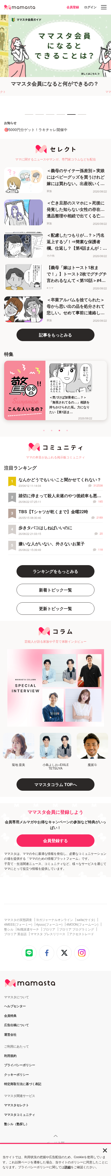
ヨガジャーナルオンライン (54, 919)
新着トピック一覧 (55, 590)
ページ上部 (55, 1143)
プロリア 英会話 (15, 934)
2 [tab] (38, 116)
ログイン (90, 7)
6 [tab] (80, 116)
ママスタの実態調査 (18, 919)
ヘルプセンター (15, 1006)
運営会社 (10, 1034)
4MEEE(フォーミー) (18, 924)
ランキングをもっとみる (55, 571)
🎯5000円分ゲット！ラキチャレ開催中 (35, 129)
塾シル (8, 929)
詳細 (68, 1167)
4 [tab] (59, 116)
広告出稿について (16, 1025)
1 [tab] (27, 116)
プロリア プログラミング (76, 929)
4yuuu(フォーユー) (49, 924)
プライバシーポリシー (19, 1065)
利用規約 (10, 1056)
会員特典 (10, 1016)
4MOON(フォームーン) (82, 924)
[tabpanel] (55, 55)
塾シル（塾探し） (16, 1124)
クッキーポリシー (16, 1075)
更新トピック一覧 (55, 608)
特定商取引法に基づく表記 (22, 1084)
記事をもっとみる (55, 335)
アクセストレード (81, 934)
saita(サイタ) (86, 919)
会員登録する (55, 840)
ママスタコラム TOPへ (55, 784)
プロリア (49, 929)
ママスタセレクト (16, 1105)
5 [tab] (69, 116)
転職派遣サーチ (28, 929)
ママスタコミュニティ (19, 1115)
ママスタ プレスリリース (47, 934)
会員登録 (73, 7)
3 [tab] (48, 116)
